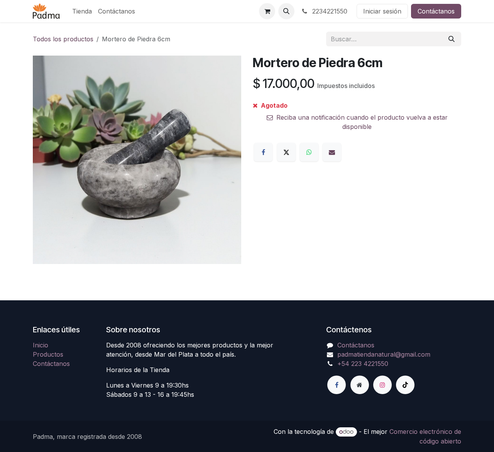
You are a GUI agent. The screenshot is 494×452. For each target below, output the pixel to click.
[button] (286, 11)
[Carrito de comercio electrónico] (267, 11)
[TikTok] (405, 385)
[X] (286, 152)
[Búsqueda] (451, 39)
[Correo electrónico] (332, 152)
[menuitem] (82, 11)
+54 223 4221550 (362, 363)
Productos (48, 354)
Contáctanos (436, 11)
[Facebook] (263, 152)
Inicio (40, 345)
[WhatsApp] (309, 152)
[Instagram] (382, 385)
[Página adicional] (359, 385)
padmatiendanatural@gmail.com (383, 354)
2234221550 (328, 11)
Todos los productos (63, 39)
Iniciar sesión (382, 11)
